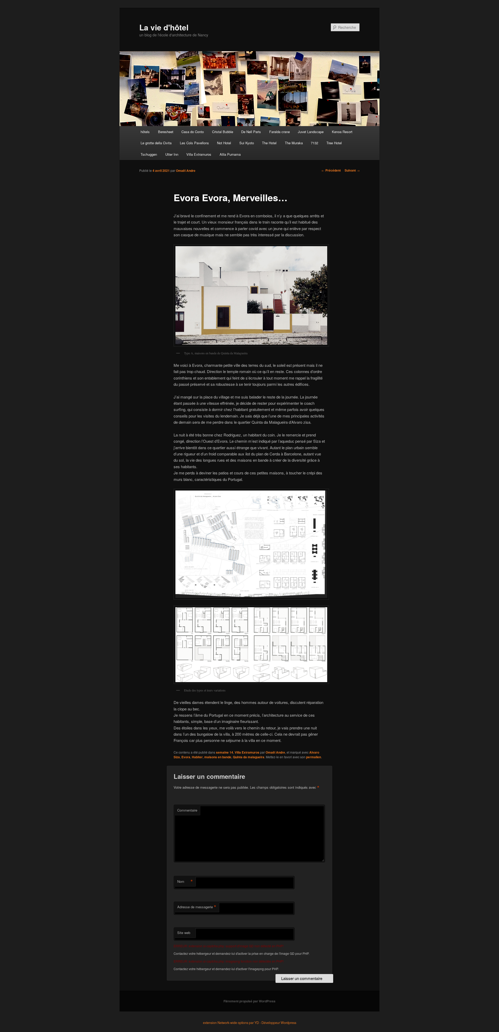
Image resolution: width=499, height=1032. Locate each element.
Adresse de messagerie (196, 907)
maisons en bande (217, 757)
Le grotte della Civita (156, 142)
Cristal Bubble (222, 131)
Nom (185, 881)
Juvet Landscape (311, 131)
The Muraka (294, 142)
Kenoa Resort (342, 131)
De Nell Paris (251, 131)
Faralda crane (279, 131)
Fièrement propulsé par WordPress (249, 1001)
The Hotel (269, 142)
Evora (185, 757)
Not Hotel (224, 142)
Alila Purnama (230, 154)
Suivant (352, 170)
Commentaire (187, 810)
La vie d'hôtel (163, 27)
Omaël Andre (185, 170)
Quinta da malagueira (248, 757)
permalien (313, 757)
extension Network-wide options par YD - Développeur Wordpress (249, 1022)
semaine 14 (224, 752)
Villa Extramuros (198, 154)
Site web (183, 932)
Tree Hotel (334, 142)
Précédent (331, 170)
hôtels (145, 131)
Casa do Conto (192, 131)
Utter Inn (171, 154)
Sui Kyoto (246, 142)
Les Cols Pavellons (194, 142)
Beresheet (165, 131)
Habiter (197, 757)
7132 (314, 142)
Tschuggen (149, 154)
